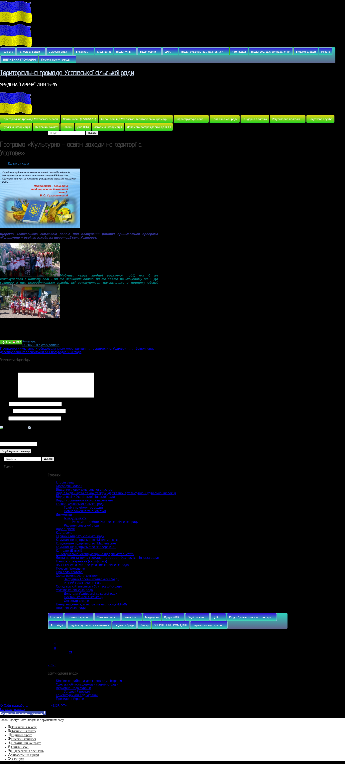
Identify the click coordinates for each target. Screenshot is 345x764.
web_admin (50, 345)
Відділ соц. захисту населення (270, 51)
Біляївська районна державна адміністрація (89, 681)
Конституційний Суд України (77, 695)
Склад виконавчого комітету (77, 576)
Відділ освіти (148, 51)
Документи (64, 515)
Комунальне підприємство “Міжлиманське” (88, 540)
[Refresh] (29, 428)
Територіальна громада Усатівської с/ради (30, 119)
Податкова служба (320, 119)
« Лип (52, 665)
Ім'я (4, 403)
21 (70, 652)
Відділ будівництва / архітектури (202, 51)
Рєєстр (325, 51)
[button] (23, 713)
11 (55, 648)
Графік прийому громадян (83, 507)
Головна (7, 51)
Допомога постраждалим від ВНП (149, 127)
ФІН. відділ (239, 51)
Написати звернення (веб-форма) (81, 561)
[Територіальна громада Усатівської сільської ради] (16, 22)
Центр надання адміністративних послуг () (91, 604)
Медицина (104, 51)
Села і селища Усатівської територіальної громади (134, 119)
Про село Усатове (69, 572)
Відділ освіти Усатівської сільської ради (85, 497)
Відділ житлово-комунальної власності (85, 489)
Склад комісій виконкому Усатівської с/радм (89, 586)
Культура (29, 341)
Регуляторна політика (286, 119)
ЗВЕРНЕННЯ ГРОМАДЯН (19, 59)
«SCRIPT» (59, 705)
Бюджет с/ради (306, 51)
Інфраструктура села (189, 119)
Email (6, 411)
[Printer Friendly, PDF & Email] (11, 341)
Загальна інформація (108, 127)
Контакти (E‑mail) (69, 550)
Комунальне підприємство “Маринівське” (86, 543)
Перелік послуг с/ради (55, 59)
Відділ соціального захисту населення (84, 500)
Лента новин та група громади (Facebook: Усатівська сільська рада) (107, 558)
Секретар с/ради (76, 601)
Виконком (82, 51)
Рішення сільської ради (81, 525)
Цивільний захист (46, 127)
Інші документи (75, 518)
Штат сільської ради (225, 119)
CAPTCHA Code (51, 444)
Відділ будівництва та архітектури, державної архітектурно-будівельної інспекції (116, 493)
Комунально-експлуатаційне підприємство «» (95, 554)
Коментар (8, 396)
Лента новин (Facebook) (79, 119)
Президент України (70, 699)
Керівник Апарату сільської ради (80, 536)
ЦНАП (168, 51)
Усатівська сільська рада (74, 590)
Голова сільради (29, 51)
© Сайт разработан (14, 705)
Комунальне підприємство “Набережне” (86, 547)
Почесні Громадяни (70, 568)
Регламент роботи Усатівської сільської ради (105, 522)
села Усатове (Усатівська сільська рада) (93, 565)
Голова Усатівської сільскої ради (80, 504)
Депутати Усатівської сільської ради (90, 593)
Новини (67, 127)
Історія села (65, 482)
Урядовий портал (77, 691)
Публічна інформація (16, 127)
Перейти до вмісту (12, 709)
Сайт (3, 418)
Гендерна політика (255, 119)
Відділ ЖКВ (123, 51)
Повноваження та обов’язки (85, 511)
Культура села (18, 163)
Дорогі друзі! (65, 529)
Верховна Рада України (73, 688)
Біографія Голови (69, 486)
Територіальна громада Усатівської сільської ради (67, 72)
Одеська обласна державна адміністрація (87, 684)
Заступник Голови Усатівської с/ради (91, 579)
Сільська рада (58, 51)
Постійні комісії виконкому (83, 597)
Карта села (64, 533)
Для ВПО (83, 127)
